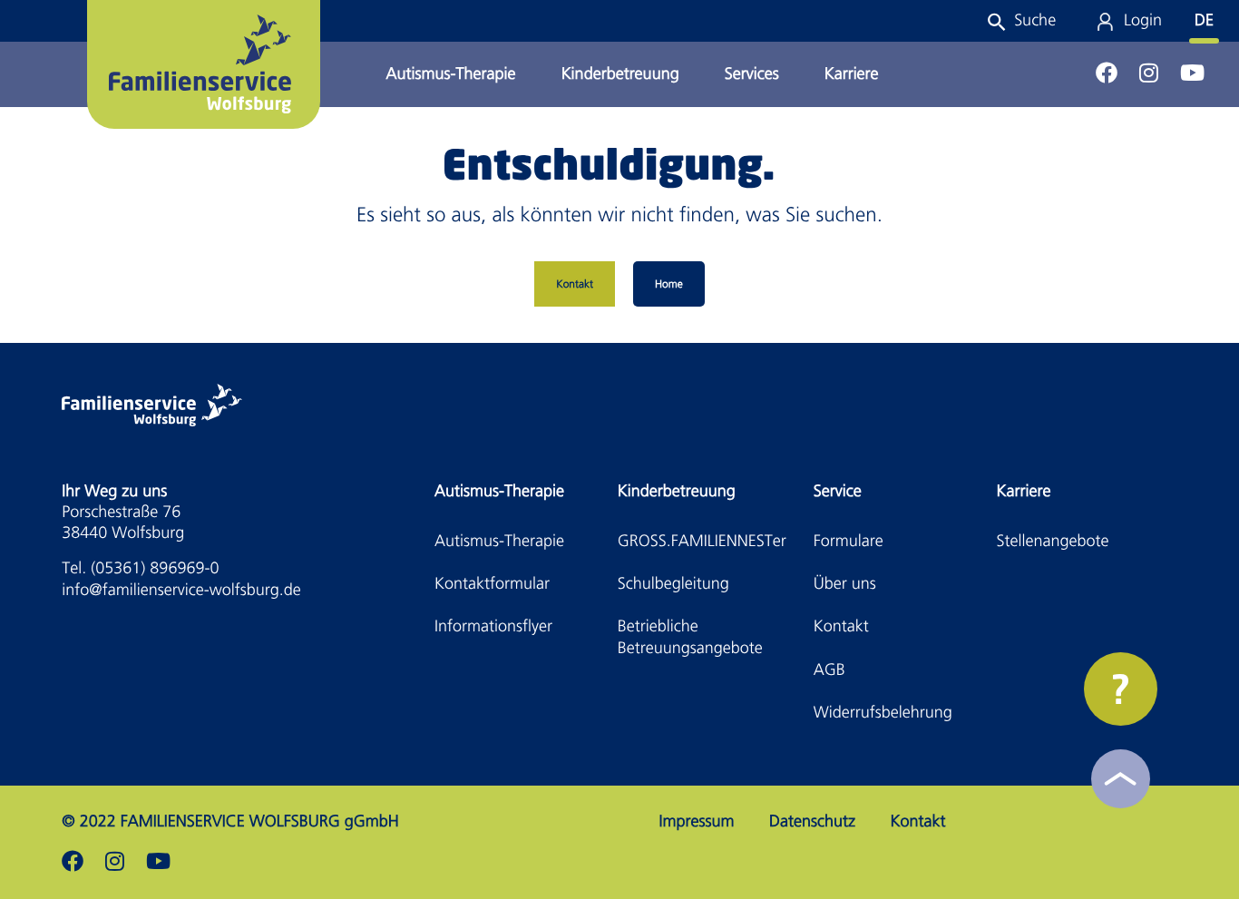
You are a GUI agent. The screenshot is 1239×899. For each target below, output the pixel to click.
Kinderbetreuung (620, 73)
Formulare (848, 541)
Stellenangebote (1053, 541)
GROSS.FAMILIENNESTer (702, 541)
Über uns (845, 583)
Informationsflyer (493, 626)
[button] (1021, 20)
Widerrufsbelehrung (883, 712)
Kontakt (574, 284)
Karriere (851, 73)
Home (669, 284)
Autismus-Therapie (451, 73)
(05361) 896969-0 (155, 568)
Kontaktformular (492, 583)
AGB (829, 669)
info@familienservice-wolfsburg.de (181, 590)
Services (752, 73)
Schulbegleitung (673, 583)
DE (1204, 20)
